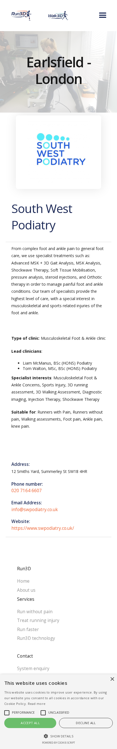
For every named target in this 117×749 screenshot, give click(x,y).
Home (23, 581)
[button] (88, 15)
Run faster (28, 629)
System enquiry (33, 668)
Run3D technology (36, 638)
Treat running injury (38, 620)
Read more (37, 703)
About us (26, 590)
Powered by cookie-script (58, 742)
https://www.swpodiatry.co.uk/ (42, 528)
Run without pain (35, 612)
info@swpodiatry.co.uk (34, 510)
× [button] (112, 679)
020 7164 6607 (26, 491)
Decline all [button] (86, 723)
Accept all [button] (30, 723)
